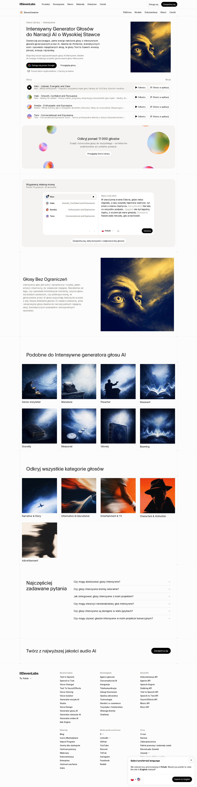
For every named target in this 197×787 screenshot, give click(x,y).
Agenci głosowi (107, 677)
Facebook (104, 760)
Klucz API (144, 707)
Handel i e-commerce (110, 703)
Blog (62, 734)
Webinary (64, 753)
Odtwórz (142, 87)
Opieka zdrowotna (109, 696)
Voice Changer (67, 684)
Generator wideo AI (69, 718)
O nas (143, 734)
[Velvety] (118, 428)
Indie (62, 768)
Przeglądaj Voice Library (98, 153)
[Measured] (78, 428)
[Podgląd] (93, 196)
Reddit (103, 764)
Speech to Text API (149, 696)
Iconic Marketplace (69, 738)
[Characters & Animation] (157, 498)
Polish (26, 678)
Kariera (143, 738)
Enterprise (65, 760)
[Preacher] (118, 384)
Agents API (145, 681)
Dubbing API (146, 688)
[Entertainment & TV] (118, 498)
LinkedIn (104, 738)
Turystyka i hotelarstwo (111, 707)
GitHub (103, 742)
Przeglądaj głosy (68, 65)
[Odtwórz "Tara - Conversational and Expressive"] (98, 116)
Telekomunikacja (108, 688)
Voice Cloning (66, 692)
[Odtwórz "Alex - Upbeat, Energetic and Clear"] (98, 87)
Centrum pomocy (68, 749)
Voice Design (66, 707)
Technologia (106, 699)
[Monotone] (78, 384)
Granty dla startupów (70, 745)
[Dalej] (94, 231)
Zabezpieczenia (148, 742)
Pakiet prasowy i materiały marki (155, 745)
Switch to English (182, 779)
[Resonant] (157, 384)
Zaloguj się (153, 4)
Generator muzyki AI (69, 699)
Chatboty (104, 714)
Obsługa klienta (107, 711)
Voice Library (33, 22)
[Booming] (157, 428)
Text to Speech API (149, 692)
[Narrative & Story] (39, 498)
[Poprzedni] (89, 231)
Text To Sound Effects (70, 688)
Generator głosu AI (69, 711)
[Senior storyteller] (39, 384)
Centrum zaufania (68, 764)
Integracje (105, 684)
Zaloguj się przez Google (43, 65)
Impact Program (67, 742)
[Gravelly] (39, 428)
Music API (145, 703)
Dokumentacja (67, 757)
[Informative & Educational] (78, 498)
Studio (63, 703)
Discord (103, 749)
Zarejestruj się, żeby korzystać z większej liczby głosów (98, 241)
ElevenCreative (66, 673)
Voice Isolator (66, 696)
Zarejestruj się (169, 4)
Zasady (143, 753)
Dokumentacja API (149, 677)
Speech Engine (147, 684)
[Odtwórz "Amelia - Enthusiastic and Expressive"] (98, 106)
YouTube (104, 745)
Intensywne (49, 22)
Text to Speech (67, 677)
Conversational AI (108, 681)
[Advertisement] (39, 542)
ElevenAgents (105, 673)
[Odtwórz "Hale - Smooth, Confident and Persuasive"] (98, 97)
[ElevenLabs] (27, 4)
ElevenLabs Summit (149, 749)
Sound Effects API (148, 699)
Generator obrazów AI (70, 714)
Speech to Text (67, 681)
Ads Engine (65, 722)
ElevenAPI (144, 673)
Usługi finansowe (108, 692)
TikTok (103, 753)
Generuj (147, 231)
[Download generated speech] (118, 230)
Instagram (105, 757)
